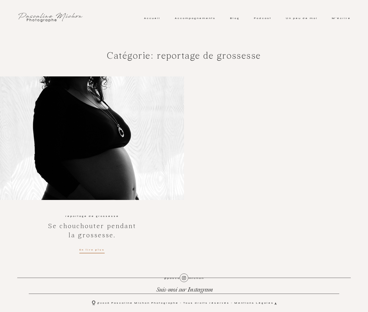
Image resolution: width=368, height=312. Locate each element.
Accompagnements (195, 18)
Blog (234, 18)
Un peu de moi (301, 18)
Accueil (152, 18)
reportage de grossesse (92, 216)
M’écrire (341, 18)
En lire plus (92, 250)
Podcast (262, 18)
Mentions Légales (254, 302)
